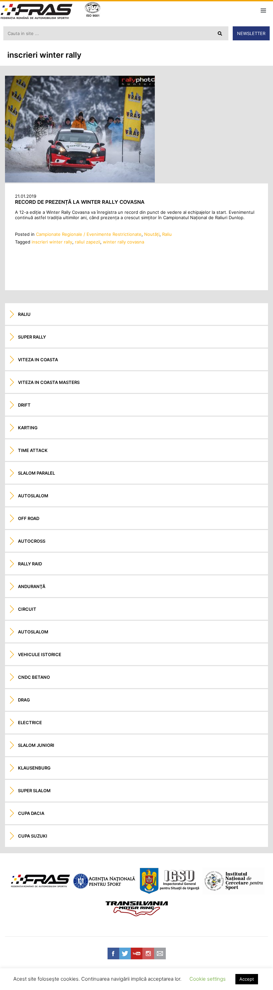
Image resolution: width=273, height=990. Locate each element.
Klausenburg (34, 768)
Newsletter (251, 33)
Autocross (31, 541)
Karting (28, 427)
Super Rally (32, 337)
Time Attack (33, 450)
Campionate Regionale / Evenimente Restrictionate (88, 234)
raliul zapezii (87, 241)
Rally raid (30, 563)
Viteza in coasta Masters (49, 382)
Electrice (30, 722)
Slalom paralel (36, 473)
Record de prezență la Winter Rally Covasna (79, 202)
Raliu (167, 234)
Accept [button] (246, 979)
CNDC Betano (34, 677)
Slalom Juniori (36, 745)
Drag (24, 699)
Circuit (27, 609)
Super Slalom (34, 790)
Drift (24, 405)
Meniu (263, 10)
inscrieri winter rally (52, 241)
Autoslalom (33, 495)
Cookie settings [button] (207, 979)
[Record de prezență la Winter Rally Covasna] (80, 180)
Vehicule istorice (39, 654)
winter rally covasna (123, 241)
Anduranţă (31, 586)
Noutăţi (151, 234)
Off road (28, 518)
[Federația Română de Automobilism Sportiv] (36, 12)
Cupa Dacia (31, 813)
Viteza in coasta (38, 359)
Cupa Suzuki (32, 836)
